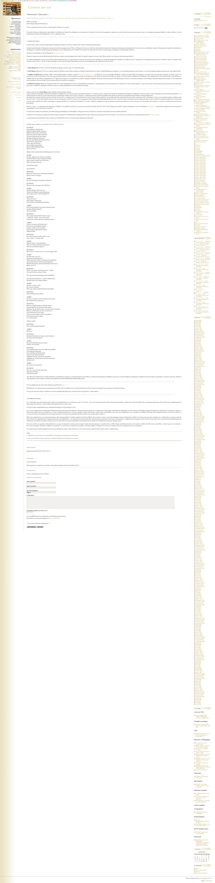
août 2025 (198, 338)
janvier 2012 (199, 580)
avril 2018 (198, 465)
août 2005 (198, 698)
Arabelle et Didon (16, 60)
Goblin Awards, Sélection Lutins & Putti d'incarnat (202, 74)
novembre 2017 (200, 473)
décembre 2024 (200, 351)
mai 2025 (198, 343)
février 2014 (199, 542)
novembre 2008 (200, 638)
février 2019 (199, 450)
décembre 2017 (200, 471)
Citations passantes (201, 58)
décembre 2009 (200, 618)
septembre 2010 (200, 605)
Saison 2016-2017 (201, 168)
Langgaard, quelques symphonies (201, 812)
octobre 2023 (199, 364)
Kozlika (201, 878)
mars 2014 (199, 540)
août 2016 (198, 496)
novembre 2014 (200, 528)
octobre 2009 (199, 621)
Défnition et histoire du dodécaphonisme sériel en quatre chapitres (203, 767)
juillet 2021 (198, 406)
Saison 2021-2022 (201, 175)
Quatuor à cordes (200, 181)
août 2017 (198, 478)
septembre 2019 (200, 439)
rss (112, 18)
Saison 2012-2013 (201, 162)
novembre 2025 (200, 334)
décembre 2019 (200, 435)
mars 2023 (199, 375)
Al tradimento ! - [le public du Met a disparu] (202, 801)
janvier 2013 (199, 562)
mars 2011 (199, 595)
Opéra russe (199, 130)
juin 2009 (198, 627)
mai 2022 (198, 390)
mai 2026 (198, 325)
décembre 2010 (200, 600)
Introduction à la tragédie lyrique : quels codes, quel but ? (203, 726)
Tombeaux (199, 290)
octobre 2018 (199, 456)
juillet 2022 (198, 387)
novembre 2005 (200, 693)
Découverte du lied (201, 61)
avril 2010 (198, 612)
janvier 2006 (199, 690)
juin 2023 (198, 371)
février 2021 (199, 413)
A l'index (198, 225)
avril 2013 (198, 557)
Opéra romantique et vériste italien (201, 103)
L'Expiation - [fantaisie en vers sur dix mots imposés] (202, 798)
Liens (19, 100)
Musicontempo (200, 195)
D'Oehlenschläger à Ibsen (203, 52)
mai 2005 (198, 702)
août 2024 (198, 352)
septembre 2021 (200, 403)
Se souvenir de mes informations (39, 523)
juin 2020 (198, 426)
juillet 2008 (198, 644)
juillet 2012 (198, 571)
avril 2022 (198, 392)
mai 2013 (198, 556)
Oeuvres (198, 145)
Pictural (198, 209)
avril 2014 (198, 539)
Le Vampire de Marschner (98, 18)
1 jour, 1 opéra (200, 38)
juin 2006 (198, 683)
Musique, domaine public (14, 81)
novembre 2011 (200, 583)
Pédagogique (199, 151)
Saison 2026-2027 (201, 46)
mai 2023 (198, 372)
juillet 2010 (198, 608)
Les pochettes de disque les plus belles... (202, 265)
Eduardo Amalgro (154, 115)
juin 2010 (198, 609)
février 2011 (199, 597)
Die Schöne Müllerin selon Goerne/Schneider (203, 824)
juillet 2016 (198, 497)
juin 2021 (198, 407)
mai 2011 (198, 592)
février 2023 (199, 377)
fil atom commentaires (202, 873)
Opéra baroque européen (203, 82)
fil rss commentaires (201, 870)
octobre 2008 (199, 640)
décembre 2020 (200, 416)
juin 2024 (198, 355)
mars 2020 (199, 430)
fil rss (197, 868)
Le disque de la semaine (202, 199)
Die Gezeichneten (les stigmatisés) (202, 128)
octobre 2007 (199, 658)
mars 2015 (199, 522)
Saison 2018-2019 (201, 171)
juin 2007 (198, 664)
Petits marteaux (200, 180)
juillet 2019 (198, 442)
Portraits (198, 149)
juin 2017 (198, 481)
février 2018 (199, 468)
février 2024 (199, 360)
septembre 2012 (200, 568)
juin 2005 (198, 701)
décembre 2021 (200, 398)
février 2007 (199, 670)
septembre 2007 (200, 659)
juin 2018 (198, 462)
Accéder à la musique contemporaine (202, 832)
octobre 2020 (199, 419)
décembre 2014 (200, 527)
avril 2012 (198, 575)
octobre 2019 (199, 438)
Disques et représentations (203, 155)
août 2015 (198, 514)
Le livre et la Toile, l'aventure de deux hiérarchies (12, 55)
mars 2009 (199, 632)
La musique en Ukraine (202, 35)
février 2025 (199, 348)
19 (195, 859)
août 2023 (198, 368)
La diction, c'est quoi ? (202, 770)
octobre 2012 (199, 566)
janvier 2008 (199, 653)
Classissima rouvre (201, 20)
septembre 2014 (200, 531)
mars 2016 (199, 504)
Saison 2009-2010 (201, 157)
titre (63, 385)
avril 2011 (198, 594)
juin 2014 (198, 536)
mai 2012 (198, 574)
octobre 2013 (199, 548)
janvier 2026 (199, 331)
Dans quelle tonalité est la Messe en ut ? (37, 510)
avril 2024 (198, 357)
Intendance (199, 47)
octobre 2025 (199, 335)
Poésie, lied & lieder (201, 59)
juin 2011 (198, 591)
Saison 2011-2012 (201, 160)
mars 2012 (199, 577)
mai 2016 (198, 501)
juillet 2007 (198, 663)
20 (197, 859)
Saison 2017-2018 (201, 169)
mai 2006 (198, 684)
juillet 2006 (198, 681)
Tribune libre (17, 95)
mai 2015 (198, 519)
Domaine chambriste (201, 183)
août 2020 (198, 423)
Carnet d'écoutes (60, 18)
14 (199, 858)
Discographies (200, 154)
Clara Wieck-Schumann (202, 62)
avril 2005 (198, 704)
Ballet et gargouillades (202, 193)
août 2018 (198, 459)
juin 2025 (198, 341)
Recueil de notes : (16, 78)
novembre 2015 (200, 510)
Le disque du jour (200, 198)
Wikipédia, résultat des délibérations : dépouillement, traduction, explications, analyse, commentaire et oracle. (203, 842)
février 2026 (199, 329)
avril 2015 (198, 520)
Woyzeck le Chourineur (14, 61)
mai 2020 (198, 427)
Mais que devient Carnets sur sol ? (203, 241)
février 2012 (199, 579)
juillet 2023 (198, 369)
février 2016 (199, 505)
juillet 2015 (198, 516)
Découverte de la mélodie (203, 68)
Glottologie (199, 152)
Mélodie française (200, 67)
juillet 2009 (198, 626)
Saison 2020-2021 (201, 174)
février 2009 (199, 634)
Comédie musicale (201, 134)
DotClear (209, 878)
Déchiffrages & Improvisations (200, 42)
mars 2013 (199, 559)
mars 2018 (199, 467)
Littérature (198, 50)
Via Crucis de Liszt (201, 71)
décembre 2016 (200, 490)
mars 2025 (199, 346)
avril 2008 (198, 649)
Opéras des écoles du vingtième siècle (202, 132)
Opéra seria (199, 83)
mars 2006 (199, 687)
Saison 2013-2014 (201, 163)
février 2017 (199, 487)
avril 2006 (198, 686)
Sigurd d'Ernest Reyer (202, 114)
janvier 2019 (199, 452)
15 (201, 858)
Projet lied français (201, 65)
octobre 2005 (199, 695)
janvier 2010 (199, 617)
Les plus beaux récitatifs (202, 76)
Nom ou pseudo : (31, 481)
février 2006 (199, 689)
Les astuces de (15, 84)
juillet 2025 (198, 340)
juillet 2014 (198, 534)
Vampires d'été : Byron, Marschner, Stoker (202, 54)
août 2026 (198, 320)
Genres (198, 146)
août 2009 (198, 624)
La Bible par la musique (202, 40)
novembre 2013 (200, 546)
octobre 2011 (199, 585)
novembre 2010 (200, 601)
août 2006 (198, 679)
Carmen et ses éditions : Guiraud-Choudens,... (203, 274)
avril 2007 (198, 667)
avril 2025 (198, 345)
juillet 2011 (198, 589)
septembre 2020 (200, 421)
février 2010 (199, 615)
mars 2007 (199, 669)
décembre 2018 (200, 453)
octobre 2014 (199, 530)
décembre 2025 (200, 332)
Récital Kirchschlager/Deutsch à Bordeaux (202, 821)
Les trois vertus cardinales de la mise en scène (14, 68)
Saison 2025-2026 (201, 44)
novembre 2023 (200, 363)
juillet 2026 (198, 322)
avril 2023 (198, 374)
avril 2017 (198, 484)
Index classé (30, 451)
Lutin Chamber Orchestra (203, 202)
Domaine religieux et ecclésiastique (201, 190)
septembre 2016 (200, 494)
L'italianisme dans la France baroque (15, 52)
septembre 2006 (200, 678)
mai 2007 (198, 666)
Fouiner (196, 25)
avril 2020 (198, 429)
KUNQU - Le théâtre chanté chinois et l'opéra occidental (202, 786)
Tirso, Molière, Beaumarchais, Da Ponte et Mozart (202, 91)
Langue (198, 49)
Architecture (199, 207)
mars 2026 (199, 328)
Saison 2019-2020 (201, 172)
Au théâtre (198, 210)
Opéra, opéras (200, 192)
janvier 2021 (199, 415)
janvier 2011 (199, 598)
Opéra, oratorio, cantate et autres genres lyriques (203, 746)
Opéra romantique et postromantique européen (203, 106)
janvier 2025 (199, 349)
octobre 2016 (199, 493)
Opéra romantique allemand (80, 18)
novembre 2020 (200, 418)
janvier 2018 (199, 470)
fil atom (198, 871)
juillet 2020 (198, 424)
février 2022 (199, 395)
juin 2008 (198, 646)
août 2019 (198, 441)
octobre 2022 (199, 383)
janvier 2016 (199, 507)
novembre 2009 (200, 620)
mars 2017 (199, 485)
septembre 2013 (200, 549)
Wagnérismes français (202, 118)
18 (208, 858)
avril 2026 (198, 326)
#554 (108, 18)
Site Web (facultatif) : (33, 490)
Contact (19, 97)
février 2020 (199, 432)
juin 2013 (198, 554)
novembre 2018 (200, 455)
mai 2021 (198, 409)
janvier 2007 (199, 672)
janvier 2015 (199, 525)
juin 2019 (198, 444)
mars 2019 (199, 448)
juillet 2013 (198, 552)
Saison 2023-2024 (201, 178)
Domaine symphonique (202, 184)
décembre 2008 (200, 637)
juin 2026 (198, 323)
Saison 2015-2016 (201, 166)
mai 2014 (198, 537)
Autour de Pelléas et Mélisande (201, 120)
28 (199, 861)
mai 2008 (198, 647)
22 (201, 859)
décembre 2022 (200, 380)
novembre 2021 (200, 400)
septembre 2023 (200, 366)
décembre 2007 (200, 655)
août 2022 (198, 386)
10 (206, 857)
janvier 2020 (199, 433)
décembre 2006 (200, 673)
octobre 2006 (199, 676)
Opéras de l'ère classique (203, 85)
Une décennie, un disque (202, 37)
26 (195, 861)
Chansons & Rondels (201, 136)
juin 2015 (198, 517)
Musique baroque (200, 228)
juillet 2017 (198, 479)
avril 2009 (198, 630)
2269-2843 (208, 881)
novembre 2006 (200, 675)
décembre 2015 (200, 508)
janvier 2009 (199, 635)
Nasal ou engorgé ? (15, 62)
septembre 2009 (200, 623)
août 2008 (198, 643)
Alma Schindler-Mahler (202, 64)
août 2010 (198, 606)
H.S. (197, 222)
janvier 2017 (199, 488)
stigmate (152, 106)
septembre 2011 (200, 586)
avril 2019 (198, 447)
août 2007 (198, 661)
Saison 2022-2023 (201, 177)
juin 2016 (198, 499)
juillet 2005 (198, 699)
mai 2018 (198, 464)
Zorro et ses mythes (201, 56)
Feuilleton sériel (16, 70)
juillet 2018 (198, 461)
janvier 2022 (199, 397)
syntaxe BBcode (55, 518)
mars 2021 (199, 412)
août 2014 (198, 533)
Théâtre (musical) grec (202, 140)
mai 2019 (198, 445)
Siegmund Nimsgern (85, 74)
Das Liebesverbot (58, 53)
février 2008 (199, 652)
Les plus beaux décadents (203, 123)
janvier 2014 (199, 543)
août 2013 (198, 551)
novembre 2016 (200, 491)
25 (208, 859)
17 (206, 858)
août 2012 (198, 569)
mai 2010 (198, 611)
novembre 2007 (200, 656)
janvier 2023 (199, 378)
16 (203, 858)
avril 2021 (198, 410)
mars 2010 (199, 614)
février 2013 (199, 560)
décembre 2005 (200, 692)
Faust (197, 70)
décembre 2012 (200, 563)
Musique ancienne (201, 226)
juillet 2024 (198, 354)
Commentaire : (31, 495)
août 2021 (198, 404)
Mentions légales (16, 92)
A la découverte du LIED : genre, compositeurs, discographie (203, 735)
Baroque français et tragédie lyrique (201, 80)
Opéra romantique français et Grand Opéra (203, 109)
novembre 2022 (200, 381)
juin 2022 (198, 389)
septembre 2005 (200, 696)
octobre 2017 (199, 475)
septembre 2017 (200, 476)
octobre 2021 (199, 401)
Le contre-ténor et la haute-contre (201, 743)
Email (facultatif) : (32, 486)
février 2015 (199, 523)
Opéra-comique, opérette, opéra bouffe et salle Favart (203, 756)
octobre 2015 (199, 511)
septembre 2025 (200, 337)
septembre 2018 (200, 458)
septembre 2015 (200, 513)
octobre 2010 (199, 603)
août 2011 (198, 588)
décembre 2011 (200, 582)
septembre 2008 (200, 641)
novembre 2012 (200, 565)
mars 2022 (199, 394)
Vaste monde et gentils (202, 223)
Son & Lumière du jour (202, 201)
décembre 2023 (200, 361)
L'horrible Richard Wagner (203, 101)
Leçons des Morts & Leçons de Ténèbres (15, 58)
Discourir (68, 18)
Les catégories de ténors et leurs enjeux (202, 752)
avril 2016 (198, 502)
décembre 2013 (200, 545)
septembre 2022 (200, 384)
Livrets (198, 148)
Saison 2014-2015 (201, 165)
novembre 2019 (200, 436)
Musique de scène (201, 142)
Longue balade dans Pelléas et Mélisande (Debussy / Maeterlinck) (202, 717)
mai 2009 (198, 629)
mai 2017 (198, 482)
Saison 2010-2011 (201, 159)
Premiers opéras (200, 77)
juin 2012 (198, 572)
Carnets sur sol (39, 7)
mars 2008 (199, 650)
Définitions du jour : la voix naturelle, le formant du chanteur (203, 760)
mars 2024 (199, 358)
